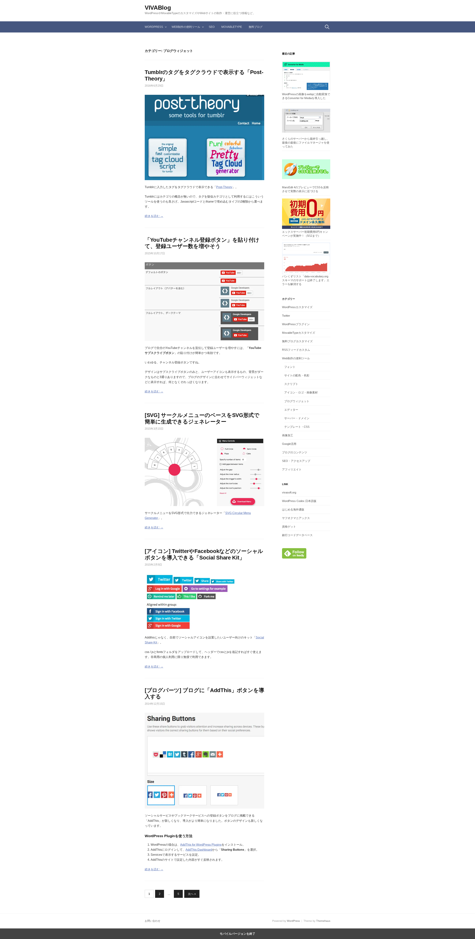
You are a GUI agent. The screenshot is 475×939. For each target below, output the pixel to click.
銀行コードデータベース (297, 535)
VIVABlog (158, 7)
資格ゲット (289, 526)
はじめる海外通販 (293, 509)
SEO (212, 26)
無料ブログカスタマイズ (297, 341)
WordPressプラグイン (296, 324)
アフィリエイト (292, 469)
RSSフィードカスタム (296, 349)
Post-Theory (224, 187)
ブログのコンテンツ (294, 452)
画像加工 (287, 435)
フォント (289, 366)
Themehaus (323, 920)
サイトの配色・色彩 (296, 375)
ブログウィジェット (296, 401)
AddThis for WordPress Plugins (201, 844)
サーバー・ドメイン (296, 418)
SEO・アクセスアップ (296, 460)
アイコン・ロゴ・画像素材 (301, 392)
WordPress (154, 26)
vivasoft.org (289, 492)
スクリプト (291, 383)
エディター (291, 409)
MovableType (231, 26)
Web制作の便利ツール (186, 26)
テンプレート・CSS (296, 426)
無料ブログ (256, 26)
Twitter (286, 315)
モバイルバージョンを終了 (237, 933)
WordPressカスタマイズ (297, 307)
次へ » (192, 893)
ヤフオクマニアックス (296, 518)
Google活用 (289, 443)
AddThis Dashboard (199, 849)
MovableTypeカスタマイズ (298, 332)
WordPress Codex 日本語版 (299, 501)
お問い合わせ (152, 920)
